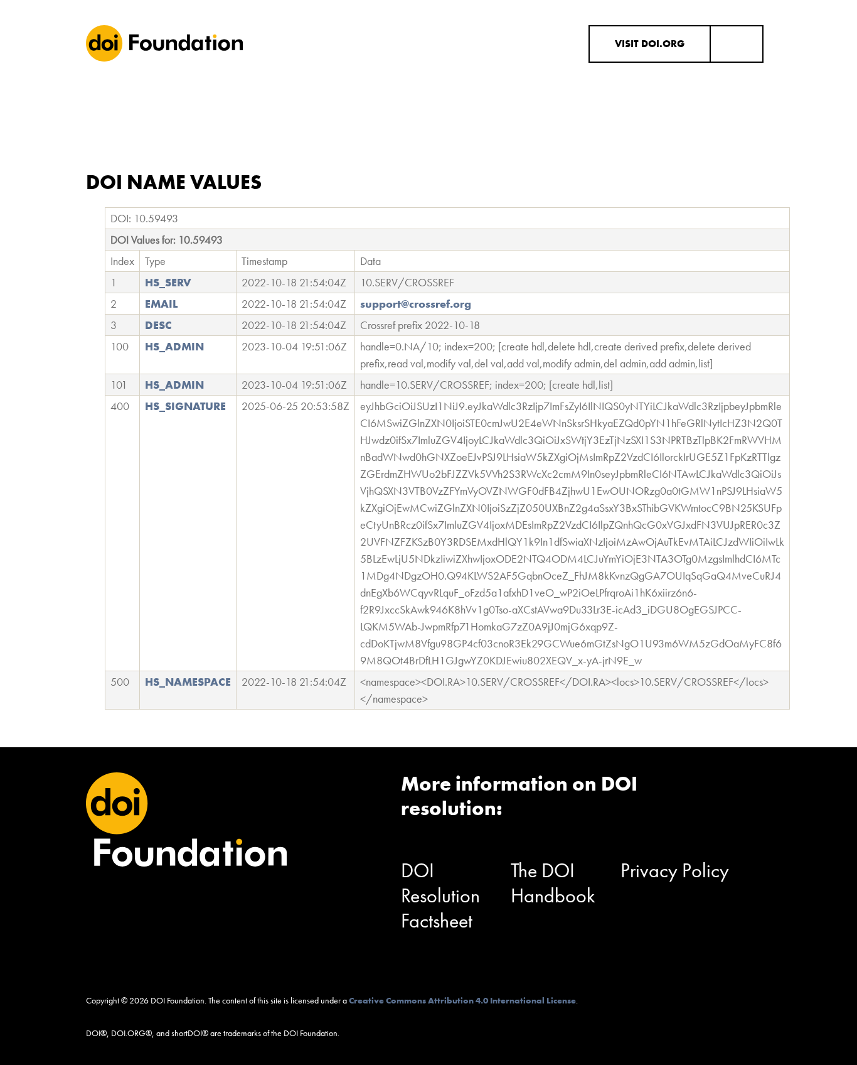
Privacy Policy (674, 871)
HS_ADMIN (174, 346)
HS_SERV (168, 282)
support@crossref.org (415, 303)
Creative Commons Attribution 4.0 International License (462, 1000)
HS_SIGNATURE (185, 406)
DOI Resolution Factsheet (440, 896)
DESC (158, 325)
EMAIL (161, 303)
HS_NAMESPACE (188, 681)
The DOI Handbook (553, 883)
